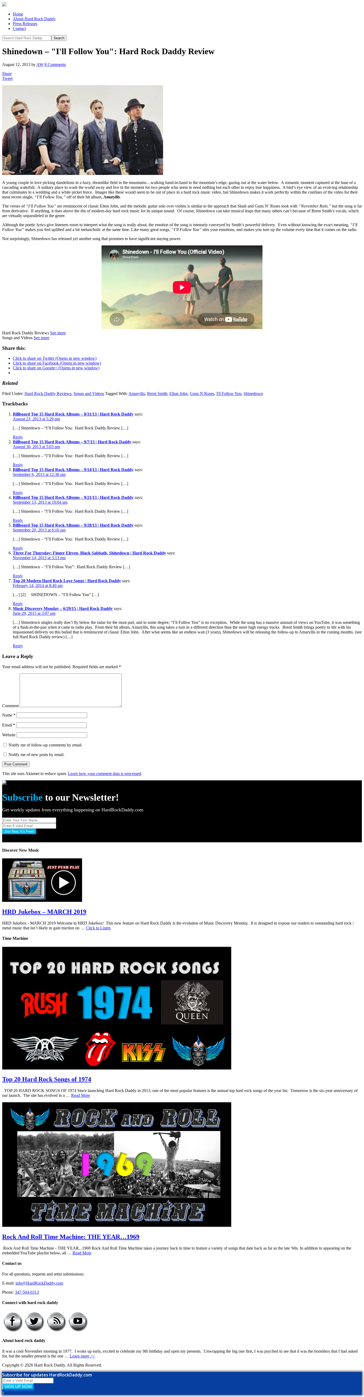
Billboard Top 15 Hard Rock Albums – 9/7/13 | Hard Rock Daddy (72, 442)
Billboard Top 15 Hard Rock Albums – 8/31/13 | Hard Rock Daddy (73, 414)
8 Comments (55, 64)
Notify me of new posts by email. (36, 754)
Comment (10, 705)
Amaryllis (136, 393)
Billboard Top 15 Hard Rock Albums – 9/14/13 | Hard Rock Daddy (73, 469)
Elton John (178, 393)
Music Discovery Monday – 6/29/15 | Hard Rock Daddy (63, 608)
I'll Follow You (228, 393)
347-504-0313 (27, 1292)
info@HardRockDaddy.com (39, 1283)
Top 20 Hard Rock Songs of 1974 (46, 1079)
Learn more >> (82, 1356)
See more (58, 333)
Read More (80, 1095)
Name (8, 715)
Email (8, 725)
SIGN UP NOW (18, 1386)
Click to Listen (98, 928)
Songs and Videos (89, 393)
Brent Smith (157, 393)
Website (8, 735)
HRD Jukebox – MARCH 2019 (44, 911)
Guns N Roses (202, 393)
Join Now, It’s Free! (19, 831)
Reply (18, 437)
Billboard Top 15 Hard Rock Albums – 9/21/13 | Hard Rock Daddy (73, 497)
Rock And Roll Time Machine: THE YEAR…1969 (70, 1236)
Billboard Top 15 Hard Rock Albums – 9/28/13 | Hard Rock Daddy (73, 525)
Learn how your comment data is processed (104, 773)
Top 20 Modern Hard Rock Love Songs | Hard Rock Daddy (67, 580)
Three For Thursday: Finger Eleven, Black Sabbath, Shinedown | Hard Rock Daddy (89, 553)
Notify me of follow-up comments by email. (45, 745)
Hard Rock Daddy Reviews (48, 393)
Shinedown (253, 393)
